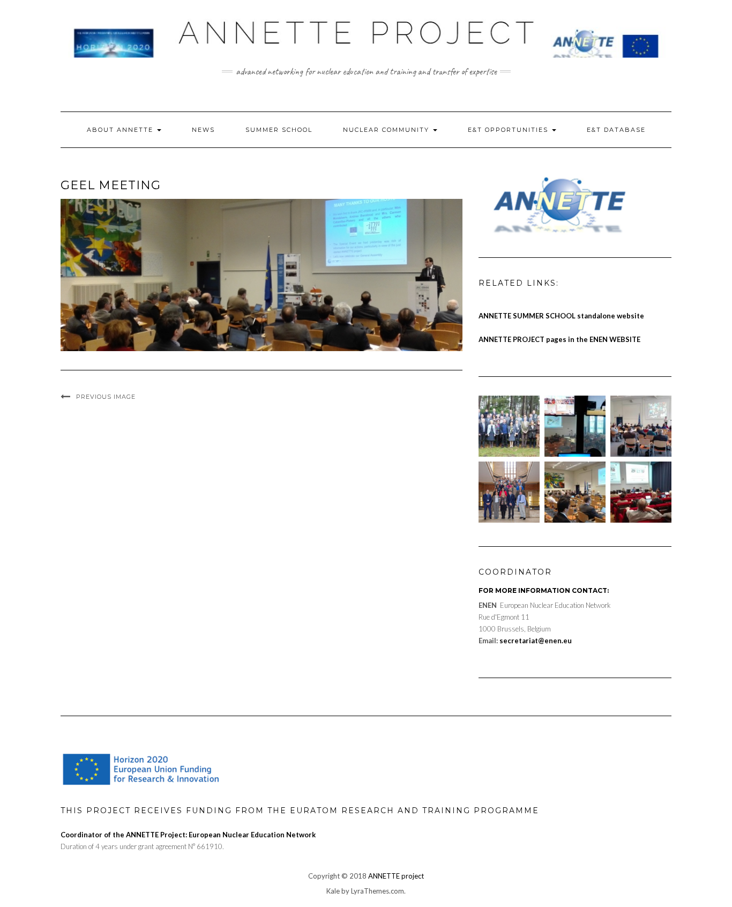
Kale (333, 891)
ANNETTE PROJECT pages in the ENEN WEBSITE (559, 339)
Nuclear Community (387, 129)
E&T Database (616, 129)
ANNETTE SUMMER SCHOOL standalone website (561, 315)
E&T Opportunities (509, 129)
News (203, 129)
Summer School (278, 129)
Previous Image (106, 396)
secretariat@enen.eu (535, 640)
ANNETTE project (396, 876)
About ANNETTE (121, 129)
